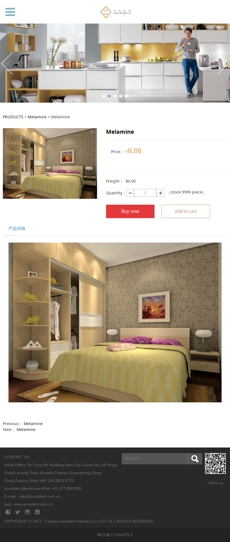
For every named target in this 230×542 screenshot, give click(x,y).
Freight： (114, 181)
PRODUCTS (13, 116)
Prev (7, 63)
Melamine (37, 116)
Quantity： (116, 192)
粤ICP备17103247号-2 (115, 534)
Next (222, 63)
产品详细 (16, 228)
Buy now (130, 211)
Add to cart (186, 211)
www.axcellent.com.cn (33, 504)
